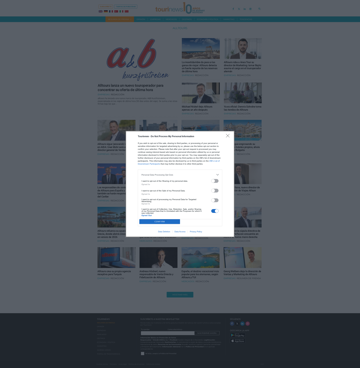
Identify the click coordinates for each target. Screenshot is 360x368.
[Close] (228, 136)
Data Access (180, 231)
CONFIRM (160, 222)
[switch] (215, 181)
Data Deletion (164, 231)
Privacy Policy (196, 231)
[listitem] (180, 174)
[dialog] (180, 184)
